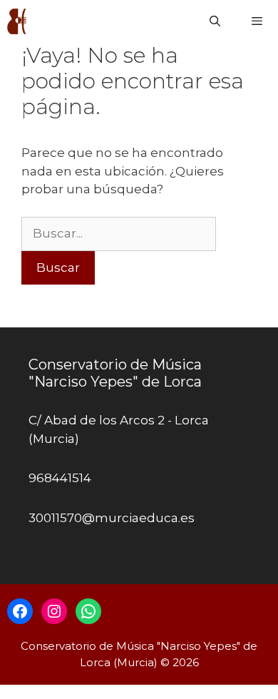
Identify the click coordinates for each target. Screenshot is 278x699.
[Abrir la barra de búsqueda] (214, 21)
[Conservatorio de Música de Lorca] (18, 21)
